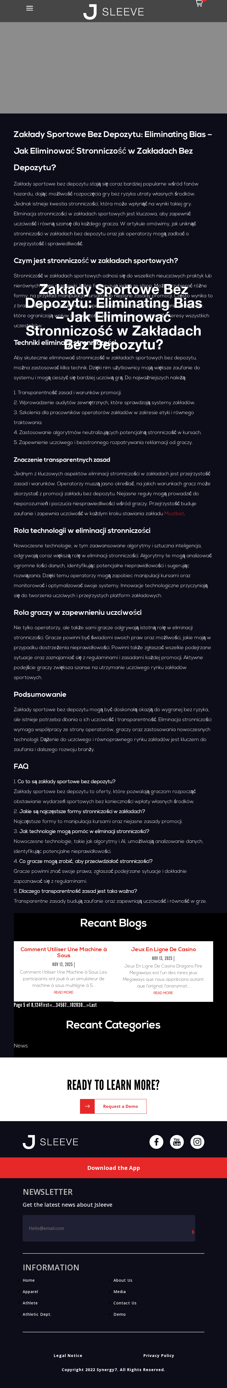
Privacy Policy (158, 1355)
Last (93, 1005)
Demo (120, 1314)
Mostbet (174, 514)
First (45, 1005)
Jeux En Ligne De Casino (163, 950)
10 (72, 1005)
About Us (123, 1280)
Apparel (30, 1291)
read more (63, 992)
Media (120, 1291)
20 (76, 1005)
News (21, 1046)
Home (29, 1280)
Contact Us (125, 1303)
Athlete (30, 1303)
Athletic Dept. (37, 1314)
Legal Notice (68, 1355)
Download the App (113, 1168)
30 (80, 1005)
